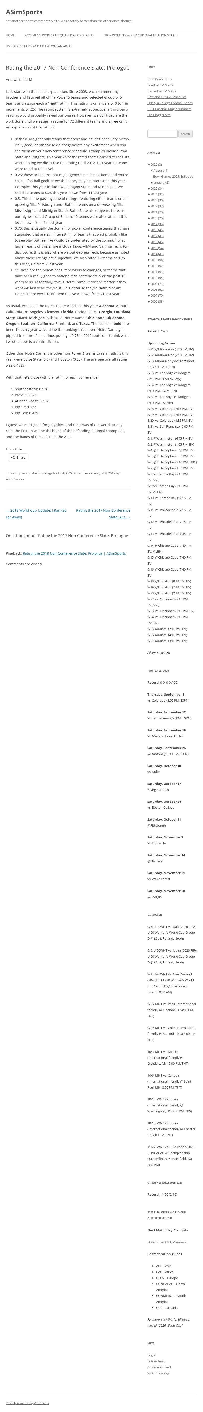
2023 (157, 200)
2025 (157, 188)
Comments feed (159, 1367)
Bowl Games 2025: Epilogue (173, 176)
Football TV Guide (160, 85)
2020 (157, 218)
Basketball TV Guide (161, 91)
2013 (157, 259)
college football (53, 473)
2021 (157, 212)
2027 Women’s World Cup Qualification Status (141, 35)
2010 (157, 277)
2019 (157, 224)
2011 (157, 271)
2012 (157, 265)
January (161, 182)
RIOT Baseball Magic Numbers (169, 109)
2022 (157, 206)
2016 (157, 242)
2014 (157, 254)
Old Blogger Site (159, 115)
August (160, 170)
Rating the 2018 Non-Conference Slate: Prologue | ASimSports (74, 553)
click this (167, 1319)
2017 (157, 236)
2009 (157, 283)
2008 (157, 289)
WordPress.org (158, 1373)
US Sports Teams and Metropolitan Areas (39, 46)
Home (10, 35)
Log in (151, 1355)
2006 (157, 301)
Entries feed (156, 1361)
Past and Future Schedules (166, 97)
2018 (157, 230)
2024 (157, 194)
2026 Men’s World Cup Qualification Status (59, 35)
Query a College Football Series (170, 103)
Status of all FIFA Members (166, 1242)
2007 (157, 295)
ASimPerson (15, 479)
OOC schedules (77, 473)
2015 (157, 248)
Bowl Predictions (159, 79)
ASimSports (24, 11)
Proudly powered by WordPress (27, 1403)
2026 (156, 164)
